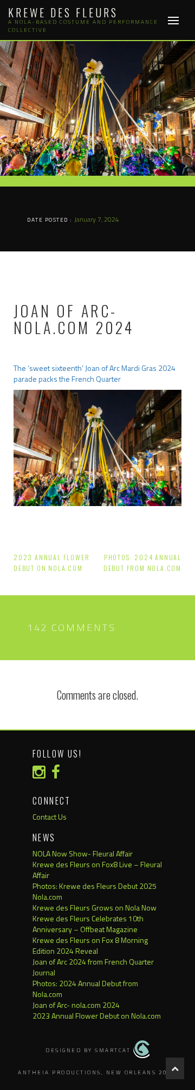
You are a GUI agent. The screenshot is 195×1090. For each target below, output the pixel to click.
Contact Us (49, 816)
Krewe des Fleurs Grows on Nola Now (94, 907)
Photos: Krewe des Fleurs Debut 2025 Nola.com (94, 891)
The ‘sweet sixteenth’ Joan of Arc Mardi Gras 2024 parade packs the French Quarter (95, 373)
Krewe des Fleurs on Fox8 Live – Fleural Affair (97, 870)
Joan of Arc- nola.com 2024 (76, 1005)
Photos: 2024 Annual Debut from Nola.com (85, 989)
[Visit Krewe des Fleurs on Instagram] (39, 774)
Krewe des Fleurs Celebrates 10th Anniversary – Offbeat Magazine (88, 924)
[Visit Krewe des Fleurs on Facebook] (55, 774)
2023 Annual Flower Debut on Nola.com (96, 1015)
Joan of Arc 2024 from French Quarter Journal (93, 967)
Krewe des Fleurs (63, 12)
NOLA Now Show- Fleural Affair (82, 853)
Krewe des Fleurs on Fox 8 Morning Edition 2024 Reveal (90, 945)
